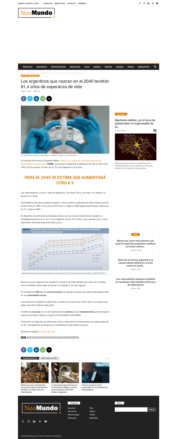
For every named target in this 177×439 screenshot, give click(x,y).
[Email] (49, 98)
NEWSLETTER (60, 3)
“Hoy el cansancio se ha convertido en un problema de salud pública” (94, 387)
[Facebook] (140, 3)
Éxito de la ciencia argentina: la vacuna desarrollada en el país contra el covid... (135, 262)
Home (23, 73)
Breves (108, 67)
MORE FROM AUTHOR (49, 358)
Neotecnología (73, 414)
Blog (86, 67)
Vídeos (130, 67)
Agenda (97, 67)
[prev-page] (104, 358)
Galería (119, 67)
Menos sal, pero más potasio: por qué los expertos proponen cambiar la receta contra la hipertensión (34, 388)
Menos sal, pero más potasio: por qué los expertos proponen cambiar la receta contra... (135, 243)
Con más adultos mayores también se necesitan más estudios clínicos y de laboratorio (135, 281)
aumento (40, 337)
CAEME (48, 337)
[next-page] (108, 358)
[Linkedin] (148, 3)
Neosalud (27, 67)
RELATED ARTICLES (30, 358)
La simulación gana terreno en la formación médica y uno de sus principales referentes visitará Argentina (64, 388)
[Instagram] (144, 3)
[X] (152, 3)
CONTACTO (71, 3)
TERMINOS (82, 3)
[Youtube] (157, 3)
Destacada (75, 67)
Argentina (31, 337)
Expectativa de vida (71, 337)
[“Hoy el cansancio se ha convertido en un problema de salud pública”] (95, 372)
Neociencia (42, 67)
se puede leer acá (47, 331)
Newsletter (93, 418)
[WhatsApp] (42, 98)
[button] (155, 67)
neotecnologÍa (58, 67)
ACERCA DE (47, 3)
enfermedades (57, 337)
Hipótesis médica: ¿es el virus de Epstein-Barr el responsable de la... (135, 123)
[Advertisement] (88, 42)
